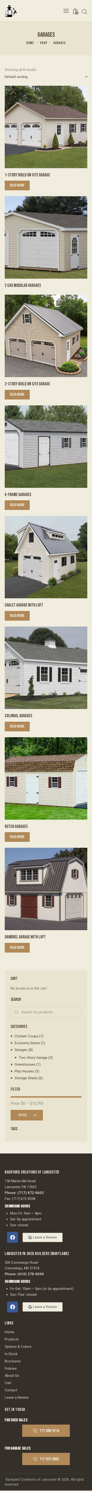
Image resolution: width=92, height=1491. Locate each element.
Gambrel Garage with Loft (25, 937)
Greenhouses (25, 1064)
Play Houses (24, 1071)
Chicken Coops (26, 1036)
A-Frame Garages (18, 494)
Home (30, 43)
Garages (21, 1050)
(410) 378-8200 (30, 1274)
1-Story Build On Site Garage (27, 175)
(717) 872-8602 (30, 1193)
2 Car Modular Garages (23, 285)
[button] (66, 10)
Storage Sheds (26, 1078)
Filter (22, 1115)
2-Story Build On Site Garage (27, 384)
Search (17, 1012)
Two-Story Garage (33, 1057)
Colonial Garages (18, 716)
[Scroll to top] (84, 1483)
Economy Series (27, 1043)
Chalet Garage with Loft (24, 605)
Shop (43, 43)
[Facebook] (12, 1237)
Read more (17, 185)
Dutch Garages (16, 826)
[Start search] (84, 11)
